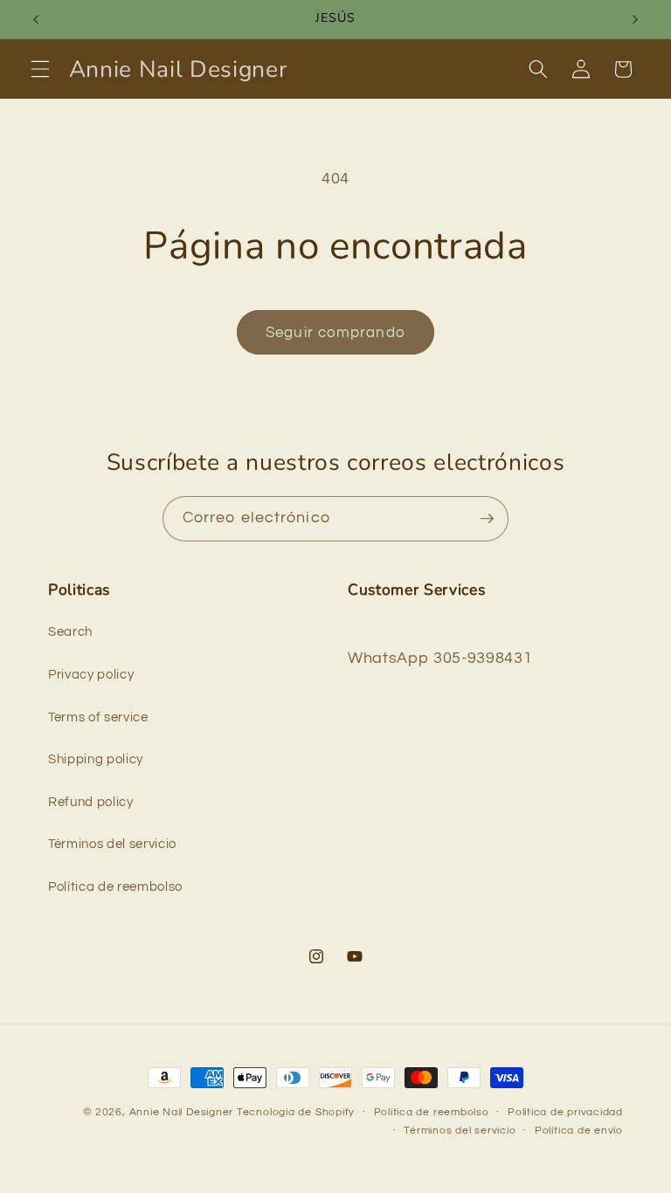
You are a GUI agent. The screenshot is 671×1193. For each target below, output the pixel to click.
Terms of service (98, 717)
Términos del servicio (112, 844)
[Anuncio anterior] (36, 19)
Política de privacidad (565, 1112)
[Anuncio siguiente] (635, 19)
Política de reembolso (115, 886)
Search (70, 631)
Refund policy (91, 802)
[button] (40, 69)
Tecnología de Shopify (296, 1112)
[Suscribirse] (487, 518)
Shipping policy (95, 759)
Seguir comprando (335, 332)
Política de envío (579, 1130)
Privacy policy (91, 674)
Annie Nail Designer (181, 1112)
